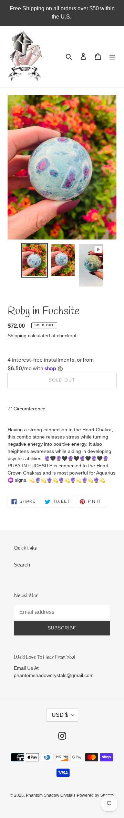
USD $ (60, 715)
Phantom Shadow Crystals (50, 795)
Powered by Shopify (95, 795)
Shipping (17, 335)
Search (22, 565)
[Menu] (112, 56)
